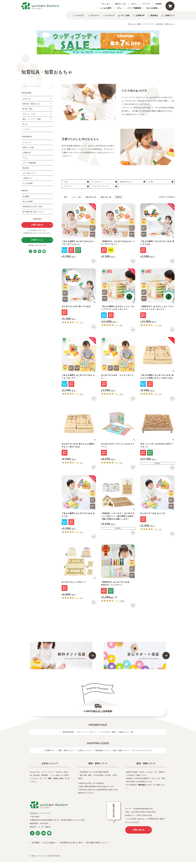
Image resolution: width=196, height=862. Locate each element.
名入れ (25, 124)
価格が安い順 (90, 197)
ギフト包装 (125, 15)
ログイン (134, 4)
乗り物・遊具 (27, 109)
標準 (65, 197)
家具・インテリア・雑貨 (32, 119)
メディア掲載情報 (134, 8)
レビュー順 (76, 197)
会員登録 (158, 4)
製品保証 (154, 15)
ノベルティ (27, 129)
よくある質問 (106, 8)
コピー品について (29, 173)
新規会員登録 (68, 732)
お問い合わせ (37, 225)
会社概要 (26, 196)
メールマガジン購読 (108, 732)
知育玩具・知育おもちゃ (32, 104)
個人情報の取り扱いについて (33, 212)
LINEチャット (37, 240)
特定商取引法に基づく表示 (71, 843)
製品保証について (102, 750)
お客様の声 (140, 15)
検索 (51, 86)
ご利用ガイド (169, 15)
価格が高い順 (106, 197)
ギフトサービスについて (142, 750)
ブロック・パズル (29, 114)
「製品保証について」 (145, 785)
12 (121, 394)
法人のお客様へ (153, 8)
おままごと (27, 99)
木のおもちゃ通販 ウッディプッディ (141, 24)
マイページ (146, 4)
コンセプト (80, 15)
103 (122, 601)
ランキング (110, 15)
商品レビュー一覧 (126, 732)
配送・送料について (66, 750)
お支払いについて (85, 750)
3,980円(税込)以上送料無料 (98, 711)
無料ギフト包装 (28, 147)
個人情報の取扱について (96, 843)
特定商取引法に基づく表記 (32, 206)
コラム (119, 8)
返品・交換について (121, 750)
